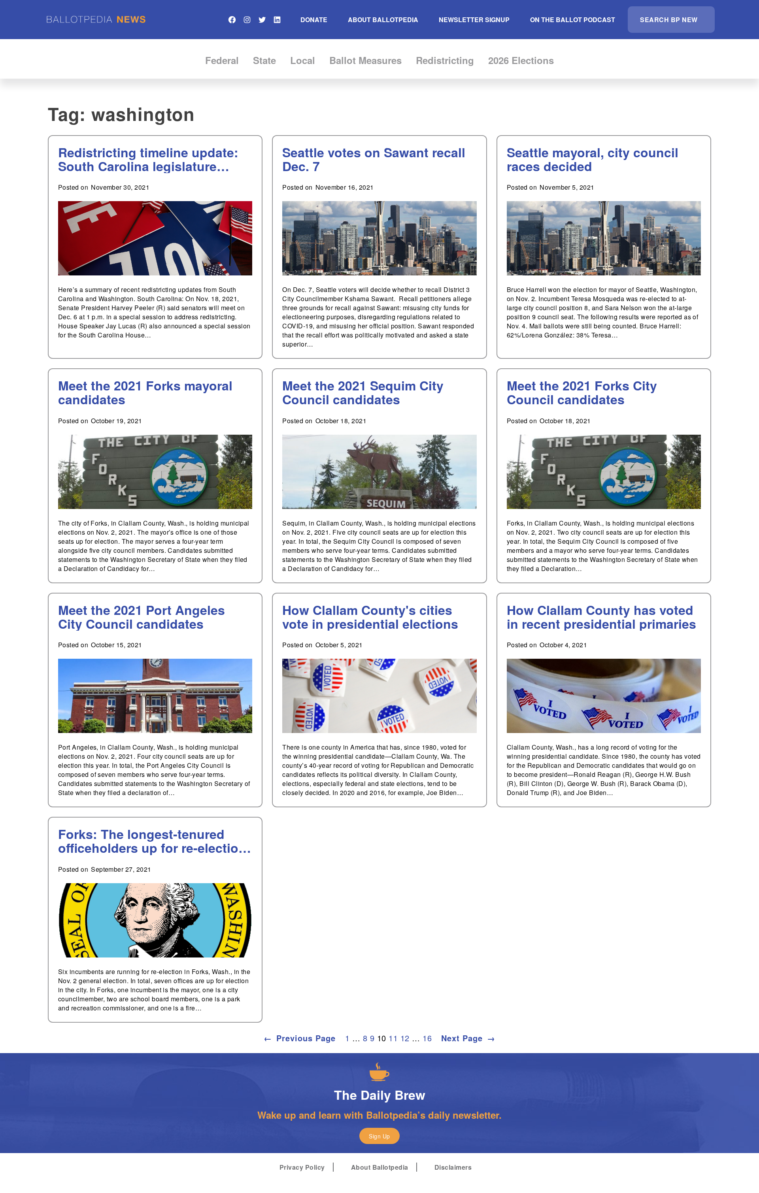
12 (405, 1038)
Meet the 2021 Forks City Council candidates (582, 392)
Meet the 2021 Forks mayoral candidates (145, 392)
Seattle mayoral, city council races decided (592, 159)
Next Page (468, 1038)
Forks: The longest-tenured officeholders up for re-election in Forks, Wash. (152, 841)
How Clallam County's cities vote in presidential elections (370, 617)
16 (427, 1038)
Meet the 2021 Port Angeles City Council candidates (141, 617)
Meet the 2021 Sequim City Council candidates (363, 392)
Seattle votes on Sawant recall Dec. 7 (373, 159)
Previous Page (300, 1038)
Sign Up (379, 1136)
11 (393, 1038)
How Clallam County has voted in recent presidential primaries (601, 617)
